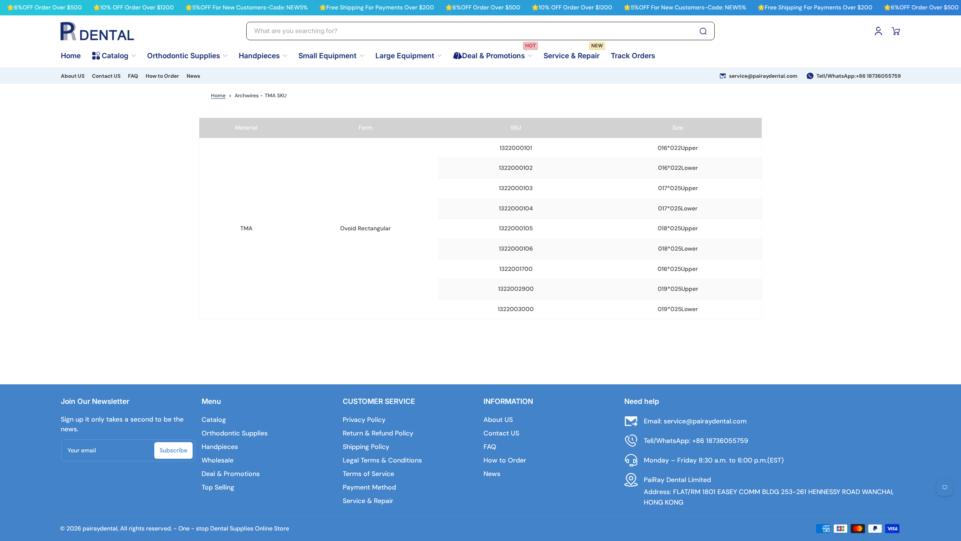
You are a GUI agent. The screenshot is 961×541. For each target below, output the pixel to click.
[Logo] (97, 31)
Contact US (106, 76)
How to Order (162, 76)
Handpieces (220, 447)
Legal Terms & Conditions (382, 460)
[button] (895, 31)
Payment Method (369, 487)
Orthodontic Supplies (235, 433)
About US (72, 76)
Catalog (214, 420)
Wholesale (217, 460)
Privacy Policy (364, 420)
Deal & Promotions (231, 474)
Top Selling (218, 487)
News (193, 76)
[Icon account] (878, 31)
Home (218, 95)
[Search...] (703, 31)
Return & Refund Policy (378, 433)
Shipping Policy (366, 447)
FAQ (133, 76)
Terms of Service (368, 474)
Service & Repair (368, 501)
